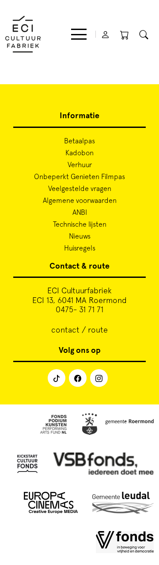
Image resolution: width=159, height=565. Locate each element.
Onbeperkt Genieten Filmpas (79, 176)
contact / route (79, 329)
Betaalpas (79, 141)
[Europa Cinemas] (51, 504)
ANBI (79, 212)
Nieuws (80, 236)
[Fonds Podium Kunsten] (53, 425)
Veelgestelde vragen (79, 188)
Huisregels (79, 248)
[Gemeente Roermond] (118, 425)
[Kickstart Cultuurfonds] (27, 465)
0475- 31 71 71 (79, 309)
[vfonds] (125, 543)
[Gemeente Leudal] (123, 504)
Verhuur (80, 164)
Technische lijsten (79, 224)
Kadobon (79, 153)
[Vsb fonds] (103, 465)
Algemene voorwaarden (80, 200)
